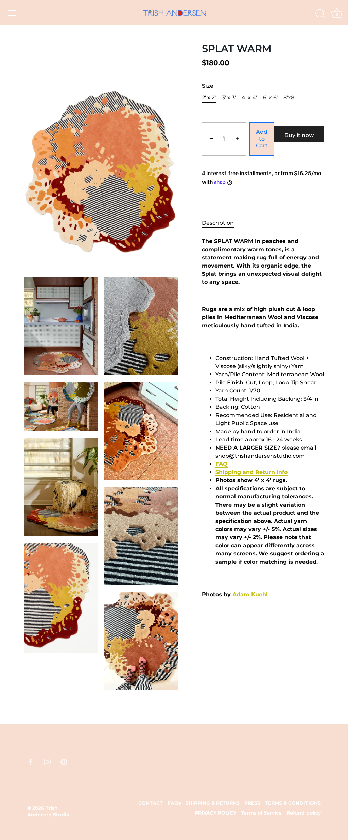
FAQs (174, 803)
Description (218, 223)
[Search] (320, 13)
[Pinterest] (63, 762)
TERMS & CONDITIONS (293, 803)
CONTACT (150, 803)
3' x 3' (229, 97)
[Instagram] (47, 762)
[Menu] (11, 12)
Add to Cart (262, 139)
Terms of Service (261, 813)
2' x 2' (209, 97)
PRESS (252, 803)
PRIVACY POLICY (215, 813)
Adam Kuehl (250, 594)
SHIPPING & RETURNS (213, 803)
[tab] (221, 223)
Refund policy (303, 813)
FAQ (221, 464)
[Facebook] (30, 762)
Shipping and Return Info (251, 472)
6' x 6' (270, 97)
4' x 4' (249, 97)
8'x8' (289, 97)
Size (207, 86)
